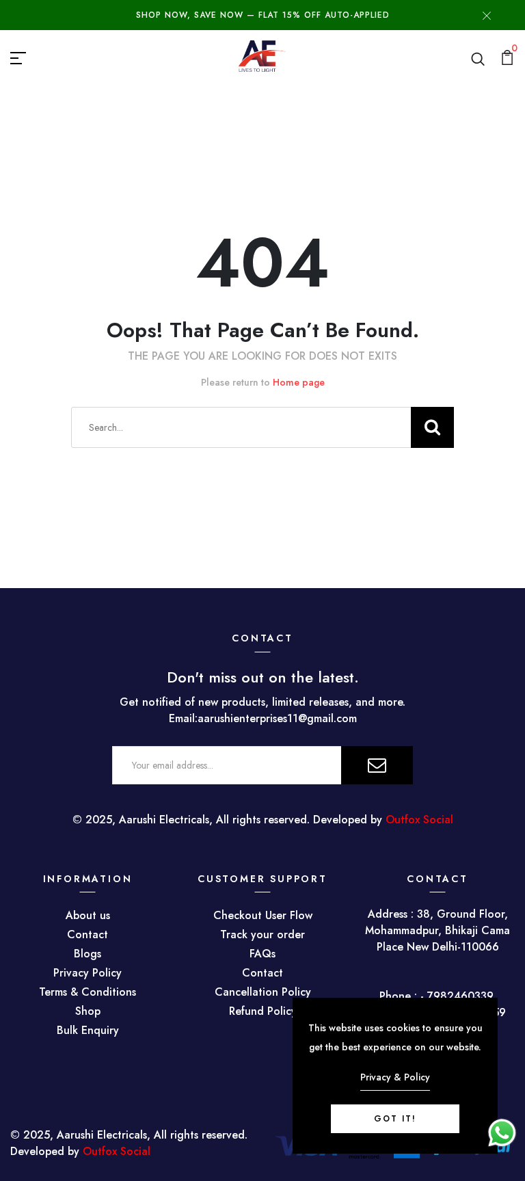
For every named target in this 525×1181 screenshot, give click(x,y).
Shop (87, 1011)
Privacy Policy (87, 973)
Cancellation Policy (263, 992)
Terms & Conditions (87, 992)
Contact (87, 934)
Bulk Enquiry (88, 1030)
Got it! (395, 1119)
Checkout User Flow (262, 915)
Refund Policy (263, 1011)
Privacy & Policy (395, 1077)
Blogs (87, 953)
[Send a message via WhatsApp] (502, 1133)
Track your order (262, 934)
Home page (299, 382)
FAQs (262, 953)
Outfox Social (419, 819)
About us (88, 915)
